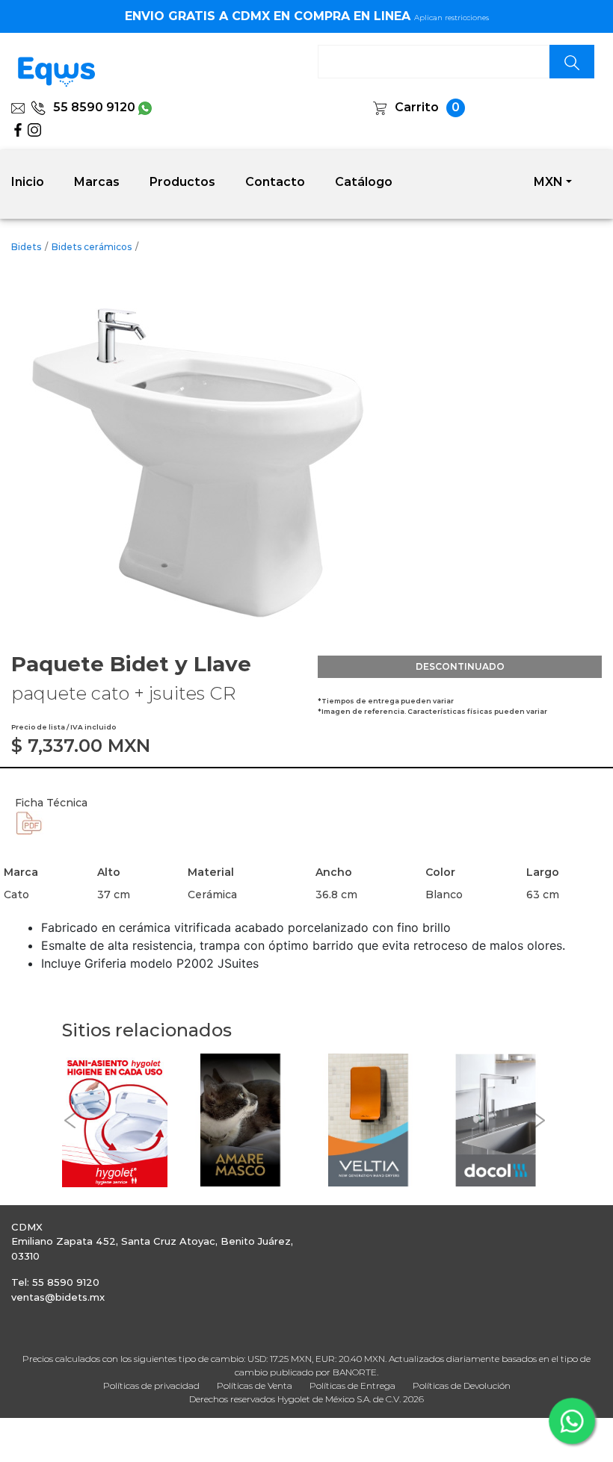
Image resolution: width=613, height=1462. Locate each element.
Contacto (275, 182)
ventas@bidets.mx (58, 1297)
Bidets (26, 246)
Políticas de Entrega (352, 1385)
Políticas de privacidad (151, 1385)
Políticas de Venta (254, 1385)
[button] (69, 1120)
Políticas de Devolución (462, 1385)
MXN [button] (548, 182)
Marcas (97, 182)
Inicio (27, 182)
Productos (182, 182)
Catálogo (363, 182)
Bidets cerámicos (92, 246)
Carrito (417, 107)
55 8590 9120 (94, 107)
